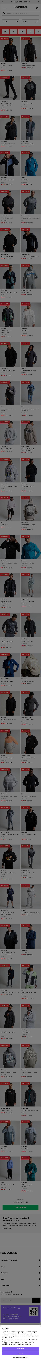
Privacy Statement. (23, 1344)
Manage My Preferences (20, 1357)
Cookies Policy (7, 1338)
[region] (20, 1343)
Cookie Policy (7, 1344)
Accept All (20, 1348)
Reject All (20, 1353)
